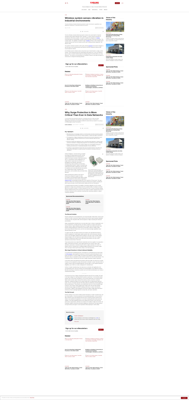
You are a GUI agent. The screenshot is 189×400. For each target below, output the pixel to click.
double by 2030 (68, 180)
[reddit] (85, 31)
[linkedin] (82, 31)
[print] (103, 31)
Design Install (95, 9)
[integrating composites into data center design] (115, 49)
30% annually (69, 254)
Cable (89, 9)
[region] (94, 398)
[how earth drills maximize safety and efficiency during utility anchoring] (115, 27)
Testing (100, 9)
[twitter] (84, 31)
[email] (87, 31)
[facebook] (80, 31)
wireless (98, 37)
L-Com (97, 315)
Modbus (88, 40)
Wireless (105, 9)
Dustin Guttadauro (68, 124)
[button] (65, 3)
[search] (67, 3)
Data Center (84, 9)
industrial (90, 45)
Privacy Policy (32, 397)
